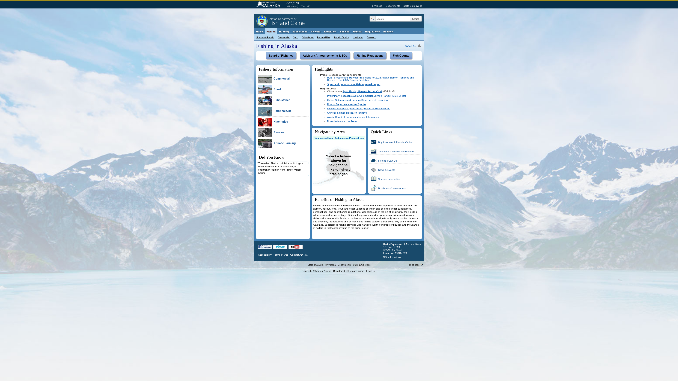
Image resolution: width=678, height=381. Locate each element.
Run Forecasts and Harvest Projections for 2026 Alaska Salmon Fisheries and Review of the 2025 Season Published (370, 78)
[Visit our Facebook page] (265, 247)
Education (330, 31)
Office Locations (392, 257)
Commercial (284, 37)
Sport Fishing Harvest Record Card (362, 91)
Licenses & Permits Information (396, 151)
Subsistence (308, 37)
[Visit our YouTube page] (296, 247)
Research (371, 37)
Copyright (307, 271)
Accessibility (265, 254)
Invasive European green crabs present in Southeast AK (358, 108)
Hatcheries (358, 37)
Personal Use (323, 37)
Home (259, 31)
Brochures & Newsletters (392, 188)
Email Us (371, 271)
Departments (393, 6)
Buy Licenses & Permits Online (395, 142)
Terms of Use (280, 254)
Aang (290, 3)
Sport (295, 37)
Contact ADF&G (299, 254)
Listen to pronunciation (297, 3)
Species (344, 31)
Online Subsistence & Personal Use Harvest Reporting (357, 100)
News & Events (386, 169)
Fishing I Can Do (387, 160)
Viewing (315, 31)
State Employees (412, 6)
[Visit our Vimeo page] (280, 247)
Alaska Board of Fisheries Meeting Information (353, 117)
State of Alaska (270, 4)
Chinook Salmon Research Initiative (347, 112)
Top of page (414, 265)
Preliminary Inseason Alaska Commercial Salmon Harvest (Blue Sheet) (366, 95)
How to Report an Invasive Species (346, 104)
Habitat (357, 31)
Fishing (271, 31)
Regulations (372, 31)
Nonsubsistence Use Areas (342, 121)
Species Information (389, 179)
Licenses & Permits (265, 37)
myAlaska (377, 6)
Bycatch (388, 31)
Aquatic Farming (341, 37)
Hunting (284, 31)
